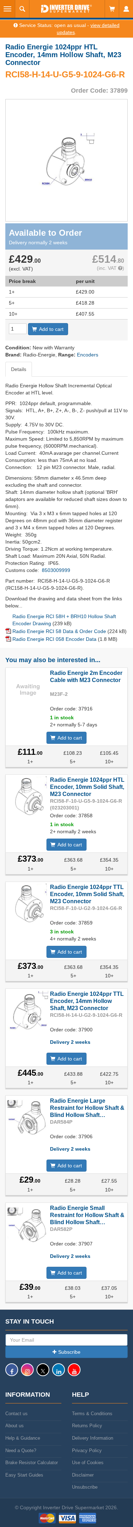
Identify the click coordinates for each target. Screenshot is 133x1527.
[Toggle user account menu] (126, 9)
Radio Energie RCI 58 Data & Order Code (59, 631)
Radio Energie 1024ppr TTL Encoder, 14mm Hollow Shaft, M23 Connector (87, 1001)
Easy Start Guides (24, 1475)
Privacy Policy (87, 1450)
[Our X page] (43, 1373)
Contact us (16, 1413)
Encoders (87, 355)
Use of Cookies (88, 1462)
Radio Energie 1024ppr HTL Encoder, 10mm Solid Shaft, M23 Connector (87, 787)
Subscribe (69, 1352)
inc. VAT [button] (108, 268)
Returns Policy (87, 1425)
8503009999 (56, 570)
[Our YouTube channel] (74, 1373)
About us (14, 1425)
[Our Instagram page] (27, 1373)
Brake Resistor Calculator (31, 1462)
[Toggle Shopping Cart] (112, 9)
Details (18, 369)
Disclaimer (83, 1475)
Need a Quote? (20, 1450)
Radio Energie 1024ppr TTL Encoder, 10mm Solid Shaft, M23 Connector (87, 894)
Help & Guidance (22, 1438)
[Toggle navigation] (7, 9)
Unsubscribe (85, 1487)
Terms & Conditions (92, 1413)
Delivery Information (92, 1438)
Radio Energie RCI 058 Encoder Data (54, 639)
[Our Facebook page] (11, 1373)
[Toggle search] (22, 9)
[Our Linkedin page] (58, 1373)
